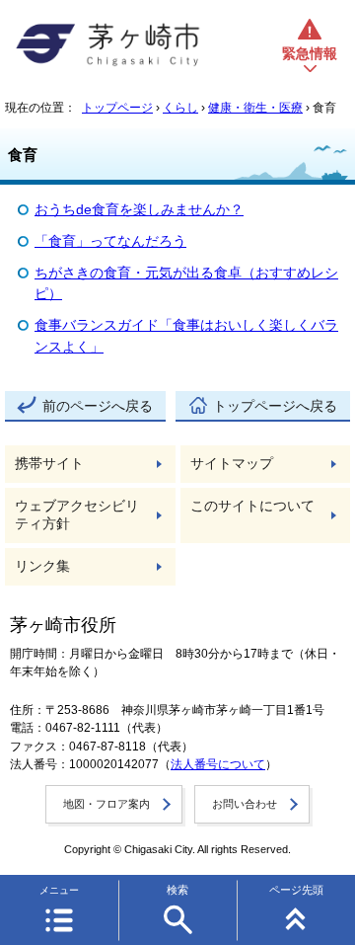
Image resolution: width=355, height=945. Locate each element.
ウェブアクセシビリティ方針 (77, 515)
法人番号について (218, 764)
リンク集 (42, 566)
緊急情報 (309, 53)
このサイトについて (252, 506)
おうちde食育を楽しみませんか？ (139, 209)
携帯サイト (49, 463)
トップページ (117, 108)
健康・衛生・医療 (255, 108)
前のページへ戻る (97, 406)
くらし (180, 108)
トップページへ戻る (275, 406)
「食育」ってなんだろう (110, 241)
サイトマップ (231, 463)
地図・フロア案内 (106, 804)
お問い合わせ (244, 804)
